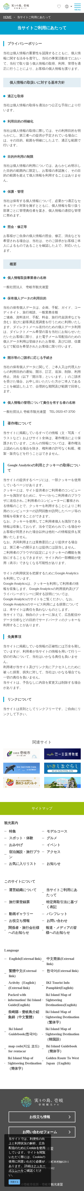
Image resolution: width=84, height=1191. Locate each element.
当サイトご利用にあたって (34, 17)
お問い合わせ (57, 921)
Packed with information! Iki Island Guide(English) (24, 1000)
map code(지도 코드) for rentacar (23, 1048)
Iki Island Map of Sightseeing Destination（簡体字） (25, 1063)
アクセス (54, 852)
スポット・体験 (21, 838)
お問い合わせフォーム (40, 1132)
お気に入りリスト (23, 863)
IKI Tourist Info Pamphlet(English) (59, 985)
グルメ (52, 838)
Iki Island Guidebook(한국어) (23, 1031)
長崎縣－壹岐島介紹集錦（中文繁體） (23, 1014)
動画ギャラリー (21, 914)
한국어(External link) (62, 971)
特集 (12, 831)
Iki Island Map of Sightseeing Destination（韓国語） (62, 1034)
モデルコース (57, 831)
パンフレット (57, 914)
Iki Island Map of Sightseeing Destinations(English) (61, 1000)
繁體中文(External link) (22, 973)
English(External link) (25, 959)
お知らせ (54, 863)
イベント (54, 845)
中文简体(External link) (60, 961)
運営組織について (23, 890)
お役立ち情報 (19, 921)
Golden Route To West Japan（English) (62, 1060)
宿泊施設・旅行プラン (24, 854)
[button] (68, 6)
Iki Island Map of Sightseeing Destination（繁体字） (62, 1017)
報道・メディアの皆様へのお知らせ (61, 930)
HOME (7, 17)
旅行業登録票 (19, 902)
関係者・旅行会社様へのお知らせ (23, 930)
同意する (14, 1182)
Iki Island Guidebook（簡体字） (61, 1048)
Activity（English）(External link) (23, 985)
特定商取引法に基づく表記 (61, 904)
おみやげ (16, 845)
